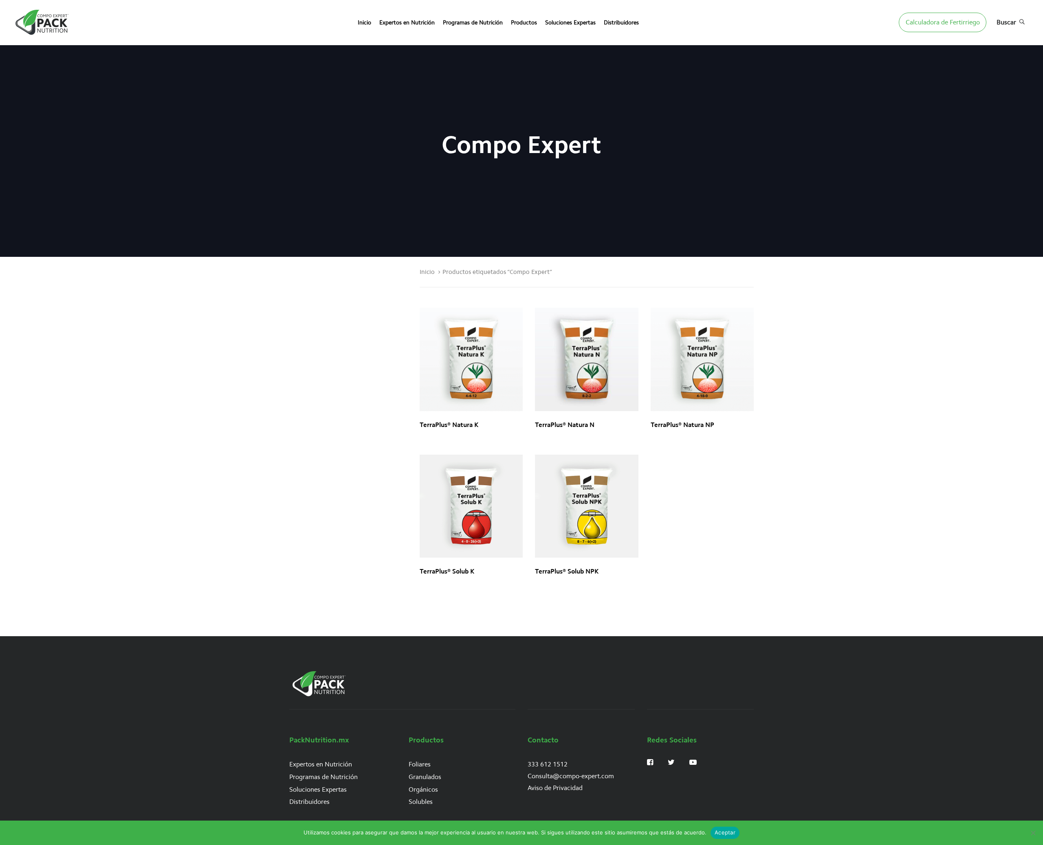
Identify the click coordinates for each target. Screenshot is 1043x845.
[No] (1033, 833)
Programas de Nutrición (323, 777)
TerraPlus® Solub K (447, 571)
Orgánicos (423, 789)
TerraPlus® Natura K (449, 425)
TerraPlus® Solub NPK (567, 571)
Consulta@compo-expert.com (571, 776)
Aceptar (725, 832)
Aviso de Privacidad (555, 788)
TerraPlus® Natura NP (682, 425)
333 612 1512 (548, 764)
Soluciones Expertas (318, 789)
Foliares (420, 764)
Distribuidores (309, 802)
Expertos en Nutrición (320, 764)
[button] (1011, 22)
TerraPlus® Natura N (564, 425)
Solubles (421, 802)
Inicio (427, 272)
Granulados (425, 777)
